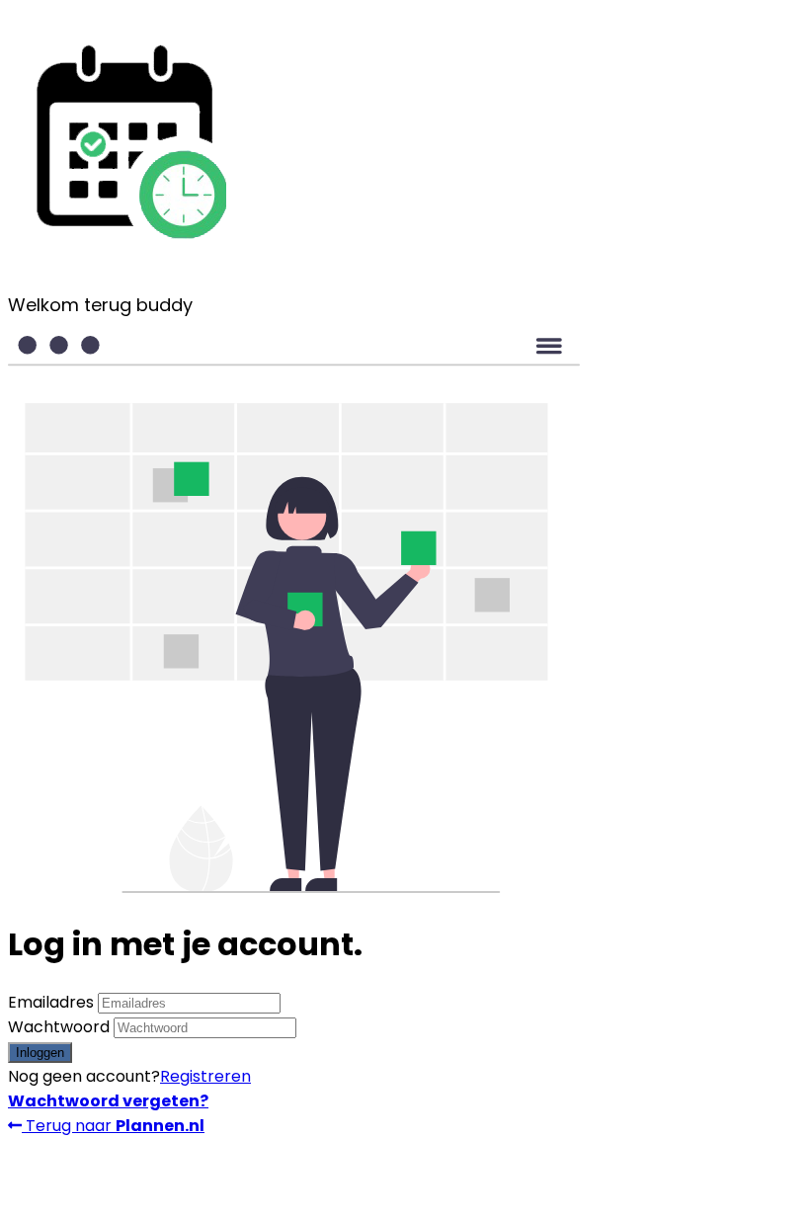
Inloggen (40, 1052)
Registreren (205, 1076)
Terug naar (113, 1125)
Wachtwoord (59, 1027)
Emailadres (51, 1002)
